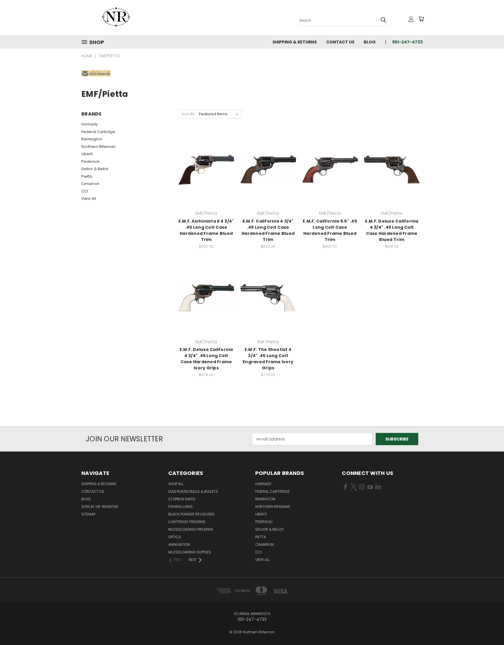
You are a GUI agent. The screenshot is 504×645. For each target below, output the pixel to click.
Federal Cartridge (98, 131)
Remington (91, 139)
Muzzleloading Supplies (189, 552)
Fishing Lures (180, 506)
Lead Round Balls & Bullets (193, 491)
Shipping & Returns (294, 42)
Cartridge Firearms (187, 521)
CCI (84, 191)
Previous (489, 627)
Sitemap (88, 514)
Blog (370, 42)
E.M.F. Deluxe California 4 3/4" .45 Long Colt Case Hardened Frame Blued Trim (392, 230)
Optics (174, 536)
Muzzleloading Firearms (190, 529)
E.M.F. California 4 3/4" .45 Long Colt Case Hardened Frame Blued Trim (268, 230)
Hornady (89, 124)
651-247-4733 (407, 42)
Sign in (88, 506)
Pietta (86, 176)
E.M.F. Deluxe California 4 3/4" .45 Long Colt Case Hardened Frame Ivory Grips (206, 359)
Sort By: (188, 114)
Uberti (87, 154)
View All (88, 198)
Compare (204, 169)
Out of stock (206, 179)
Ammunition (179, 544)
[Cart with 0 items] (421, 19)
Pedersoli (90, 161)
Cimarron (90, 183)
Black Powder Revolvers (191, 514)
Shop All (175, 483)
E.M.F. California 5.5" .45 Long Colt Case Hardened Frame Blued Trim (330, 230)
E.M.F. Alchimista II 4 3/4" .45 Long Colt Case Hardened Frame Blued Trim (206, 230)
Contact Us (340, 42)
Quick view (206, 157)
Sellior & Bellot (94, 169)
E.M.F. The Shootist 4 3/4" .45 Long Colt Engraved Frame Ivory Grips (268, 359)
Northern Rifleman (98, 146)
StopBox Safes (181, 499)
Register (110, 506)
